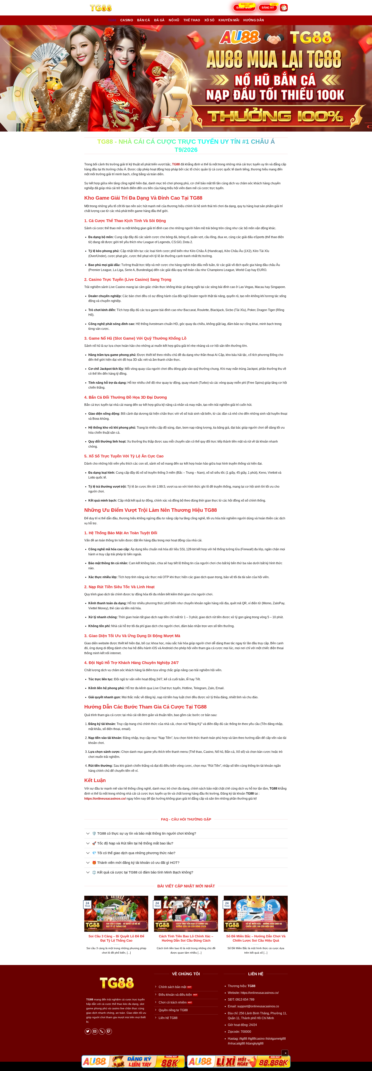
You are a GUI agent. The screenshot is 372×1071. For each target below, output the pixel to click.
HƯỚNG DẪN (253, 20)
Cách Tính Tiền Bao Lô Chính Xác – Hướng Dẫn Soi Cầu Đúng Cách (186, 938)
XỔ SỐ (209, 20)
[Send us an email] (95, 1031)
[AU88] (133, 1061)
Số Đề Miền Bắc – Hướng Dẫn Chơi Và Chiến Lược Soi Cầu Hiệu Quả (255, 938)
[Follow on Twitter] (88, 1031)
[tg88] (103, 7)
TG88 (112, 20)
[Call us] (102, 1031)
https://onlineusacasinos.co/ (260, 992)
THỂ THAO (191, 20)
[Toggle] (88, 834)
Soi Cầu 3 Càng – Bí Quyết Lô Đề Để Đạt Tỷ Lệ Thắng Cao (116, 938)
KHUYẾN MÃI (229, 20)
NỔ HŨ (174, 20)
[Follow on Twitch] (109, 1031)
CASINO (126, 20)
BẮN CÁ (143, 20)
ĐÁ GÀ (159, 20)
